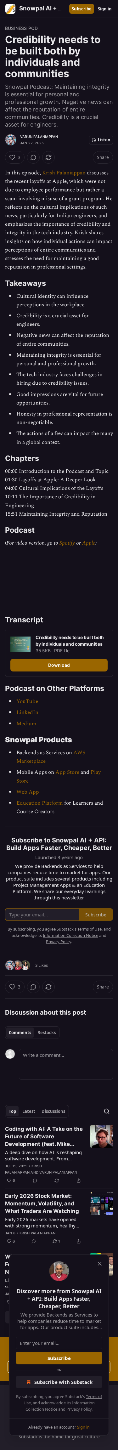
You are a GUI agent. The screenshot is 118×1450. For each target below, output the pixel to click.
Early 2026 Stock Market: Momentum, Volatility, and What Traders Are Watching (42, 1203)
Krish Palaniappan (64, 173)
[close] (100, 1264)
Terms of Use (89, 929)
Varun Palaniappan (39, 136)
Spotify (67, 543)
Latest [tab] (28, 1111)
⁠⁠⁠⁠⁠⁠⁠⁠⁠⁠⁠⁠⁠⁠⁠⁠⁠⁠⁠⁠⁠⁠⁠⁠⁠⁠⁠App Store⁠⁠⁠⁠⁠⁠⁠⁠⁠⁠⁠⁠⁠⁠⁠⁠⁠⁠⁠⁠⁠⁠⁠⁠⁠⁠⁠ (67, 772)
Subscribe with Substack (63, 1382)
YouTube (27, 701)
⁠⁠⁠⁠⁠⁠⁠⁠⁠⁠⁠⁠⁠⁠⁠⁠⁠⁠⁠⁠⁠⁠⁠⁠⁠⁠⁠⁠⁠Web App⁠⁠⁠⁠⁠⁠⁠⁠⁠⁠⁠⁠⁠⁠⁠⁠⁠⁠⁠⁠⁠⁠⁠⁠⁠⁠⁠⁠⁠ (27, 792)
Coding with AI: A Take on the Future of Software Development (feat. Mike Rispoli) (44, 1137)
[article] (59, 1154)
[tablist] (32, 1032)
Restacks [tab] (46, 1032)
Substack (28, 1437)
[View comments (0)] (33, 157)
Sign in (105, 9)
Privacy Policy (79, 1409)
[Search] (106, 1111)
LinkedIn (27, 712)
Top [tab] (12, 1111)
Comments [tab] (20, 1032)
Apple (88, 543)
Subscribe (82, 9)
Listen (104, 140)
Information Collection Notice (70, 935)
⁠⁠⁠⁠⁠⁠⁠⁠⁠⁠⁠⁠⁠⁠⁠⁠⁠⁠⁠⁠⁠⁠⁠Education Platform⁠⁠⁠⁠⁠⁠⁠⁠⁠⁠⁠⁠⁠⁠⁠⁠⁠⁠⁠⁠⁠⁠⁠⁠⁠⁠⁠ (39, 803)
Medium (26, 724)
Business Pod (21, 28)
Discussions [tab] (53, 1111)
